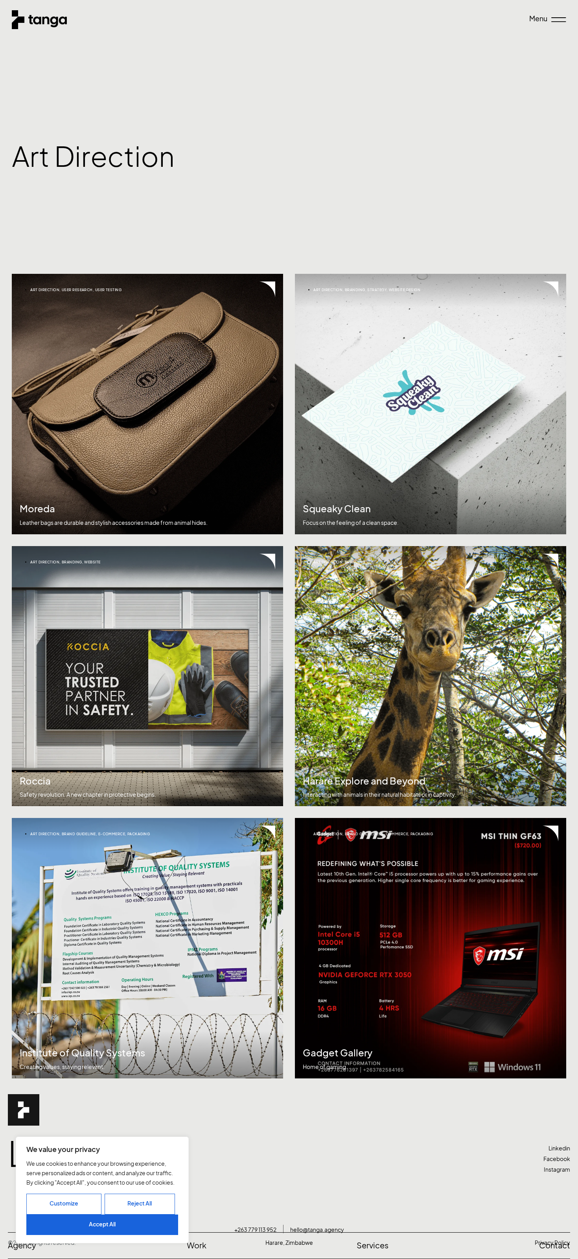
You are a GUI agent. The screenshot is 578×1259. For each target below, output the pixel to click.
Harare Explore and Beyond (364, 780)
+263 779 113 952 (255, 1229)
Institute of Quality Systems (82, 1052)
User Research (77, 290)
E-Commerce (111, 834)
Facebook (556, 1159)
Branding (355, 290)
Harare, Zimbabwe (289, 1242)
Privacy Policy (552, 1242)
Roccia (35, 780)
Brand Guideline (79, 834)
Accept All (102, 1224)
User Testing (108, 290)
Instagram (557, 1169)
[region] (102, 1190)
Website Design (404, 290)
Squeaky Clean (337, 508)
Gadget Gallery (337, 1052)
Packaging (138, 834)
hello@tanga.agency (317, 1229)
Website (92, 562)
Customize (64, 1203)
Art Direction (44, 290)
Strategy (377, 290)
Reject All (139, 1203)
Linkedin (559, 1148)
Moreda (37, 508)
